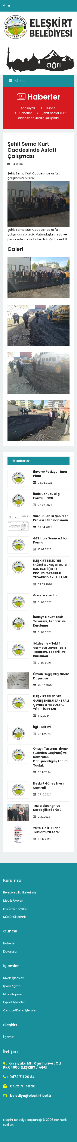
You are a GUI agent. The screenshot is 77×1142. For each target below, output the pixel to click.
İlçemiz (8, 1037)
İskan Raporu (12, 994)
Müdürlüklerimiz (14, 917)
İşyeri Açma (12, 986)
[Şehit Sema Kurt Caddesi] (38, 288)
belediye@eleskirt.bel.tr (30, 1095)
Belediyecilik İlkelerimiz (19, 892)
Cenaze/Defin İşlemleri (20, 1010)
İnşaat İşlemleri (14, 1002)
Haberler (25, 113)
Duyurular (10, 951)
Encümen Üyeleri (15, 909)
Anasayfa (28, 108)
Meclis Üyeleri (13, 900)
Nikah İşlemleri (13, 978)
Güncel (51, 108)
